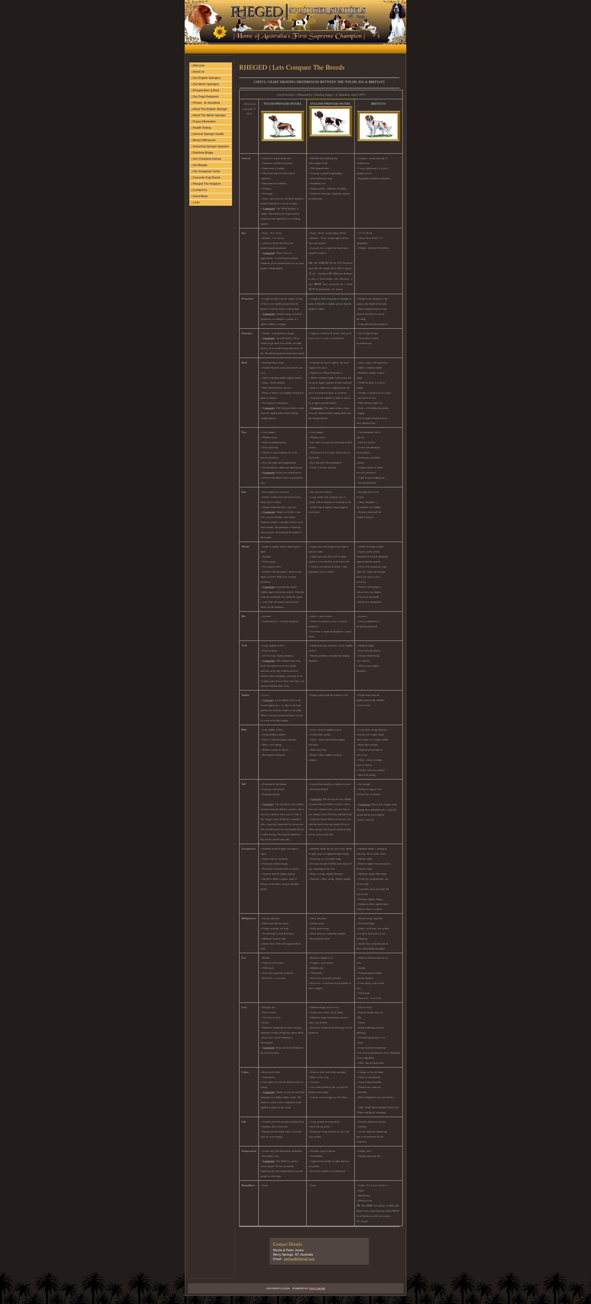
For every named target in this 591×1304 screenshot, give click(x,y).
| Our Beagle (199, 165)
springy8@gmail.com (299, 1259)
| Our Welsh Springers (205, 84)
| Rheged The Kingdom (206, 183)
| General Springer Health (208, 134)
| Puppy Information (204, 121)
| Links (196, 202)
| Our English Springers (206, 78)
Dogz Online (317, 1288)
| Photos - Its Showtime (206, 102)
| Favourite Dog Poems (206, 177)
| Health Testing (201, 127)
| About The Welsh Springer (209, 115)
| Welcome (198, 65)
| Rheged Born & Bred (205, 90)
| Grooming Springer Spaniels (210, 146)
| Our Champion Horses (206, 158)
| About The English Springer (209, 109)
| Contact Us (199, 190)
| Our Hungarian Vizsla (206, 171)
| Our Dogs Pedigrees (205, 96)
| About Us (198, 71)
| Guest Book (200, 196)
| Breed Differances (204, 140)
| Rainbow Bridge (202, 152)
